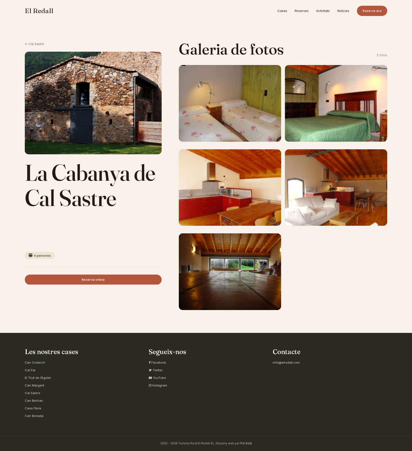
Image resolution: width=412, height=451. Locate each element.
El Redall (39, 11)
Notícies (343, 11)
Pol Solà (246, 443)
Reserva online (93, 279)
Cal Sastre (32, 393)
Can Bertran (34, 400)
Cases (282, 11)
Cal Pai (30, 370)
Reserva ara (372, 11)
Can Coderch (35, 362)
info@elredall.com (286, 362)
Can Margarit (34, 385)
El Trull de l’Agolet (38, 378)
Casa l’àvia (33, 408)
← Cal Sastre (34, 44)
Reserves (302, 11)
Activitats (323, 11)
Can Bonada (34, 416)
